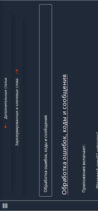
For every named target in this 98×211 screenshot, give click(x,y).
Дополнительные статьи (5, 98)
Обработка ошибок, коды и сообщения (45, 153)
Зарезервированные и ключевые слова (16, 112)
